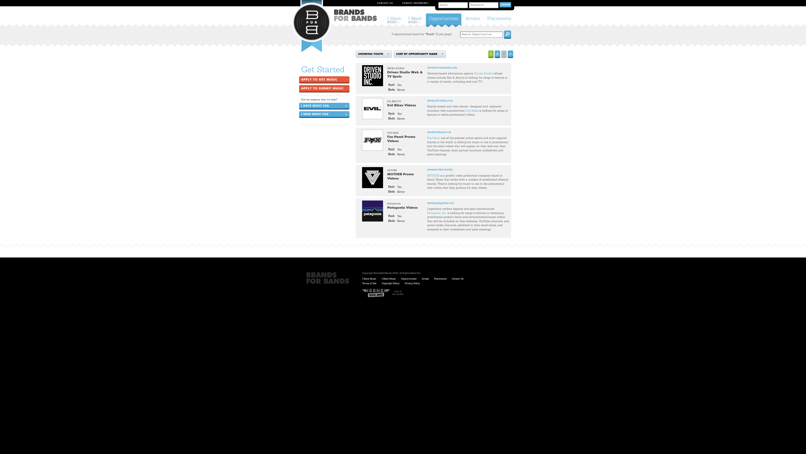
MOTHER (433, 175)
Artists (473, 19)
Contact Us (385, 3)
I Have (394, 20)
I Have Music (369, 279)
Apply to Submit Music (322, 88)
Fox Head (433, 138)
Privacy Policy (412, 283)
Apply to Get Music (319, 79)
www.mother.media (440, 169)
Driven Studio (483, 73)
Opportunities (443, 19)
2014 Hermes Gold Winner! (384, 293)
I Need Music (389, 279)
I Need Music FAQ (324, 114)
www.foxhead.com (439, 132)
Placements (499, 19)
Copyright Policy (390, 283)
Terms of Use (369, 283)
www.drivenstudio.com (442, 67)
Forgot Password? (415, 3)
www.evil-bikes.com (440, 100)
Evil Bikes (472, 111)
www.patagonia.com (440, 203)
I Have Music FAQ (324, 106)
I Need (415, 20)
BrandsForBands (355, 15)
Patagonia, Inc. (436, 213)
